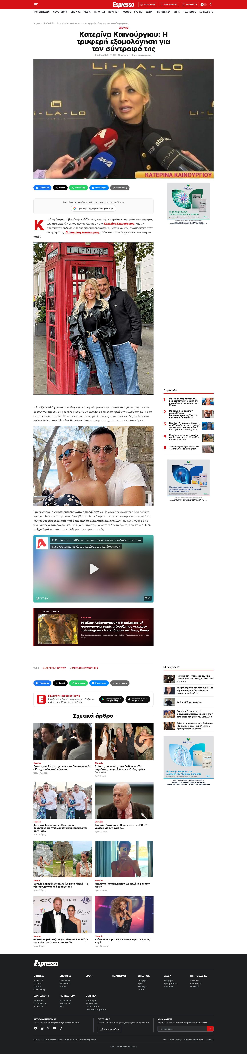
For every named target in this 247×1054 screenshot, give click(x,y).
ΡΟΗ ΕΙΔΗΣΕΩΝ (42, 12)
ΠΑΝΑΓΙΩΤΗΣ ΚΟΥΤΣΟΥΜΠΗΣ (84, 668)
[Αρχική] (46, 963)
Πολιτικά (194, 986)
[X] (48, 1028)
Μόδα (141, 989)
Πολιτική (37, 983)
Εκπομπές (38, 1000)
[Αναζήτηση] (211, 4)
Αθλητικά (195, 980)
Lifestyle (144, 975)
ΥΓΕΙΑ (177, 12)
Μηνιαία (168, 986)
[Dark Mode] (203, 4)
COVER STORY (60, 12)
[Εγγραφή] (210, 1028)
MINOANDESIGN (128, 1047)
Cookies (210, 1040)
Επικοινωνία (92, 1003)
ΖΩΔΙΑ (149, 12)
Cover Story (39, 989)
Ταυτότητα (91, 1000)
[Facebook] (35, 1028)
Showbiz (65, 975)
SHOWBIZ (75, 12)
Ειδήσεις (38, 975)
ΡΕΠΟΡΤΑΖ (99, 12)
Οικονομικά (196, 983)
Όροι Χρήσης (92, 1006)
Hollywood (65, 983)
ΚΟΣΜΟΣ (126, 12)
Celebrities (65, 980)
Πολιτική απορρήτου (96, 1009)
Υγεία (141, 983)
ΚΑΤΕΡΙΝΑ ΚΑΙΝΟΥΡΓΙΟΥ (55, 668)
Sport (89, 975)
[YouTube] (54, 1028)
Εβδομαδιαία (171, 983)
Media (63, 986)
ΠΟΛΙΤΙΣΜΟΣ (189, 12)
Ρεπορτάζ (38, 980)
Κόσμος (37, 986)
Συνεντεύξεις (39, 1003)
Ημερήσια (169, 980)
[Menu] (36, 4)
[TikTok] (61, 1028)
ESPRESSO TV (206, 12)
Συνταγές (142, 986)
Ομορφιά (142, 980)
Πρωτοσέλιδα (198, 975)
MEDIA (87, 12)
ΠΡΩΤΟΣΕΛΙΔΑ (163, 12)
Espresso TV (41, 995)
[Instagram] (42, 1028)
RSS (62, 1006)
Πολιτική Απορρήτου (193, 1040)
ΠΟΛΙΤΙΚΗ (113, 12)
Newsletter (65, 1003)
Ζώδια (167, 975)
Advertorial (65, 1000)
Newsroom (124, 54)
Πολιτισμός (119, 975)
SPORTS (138, 12)
